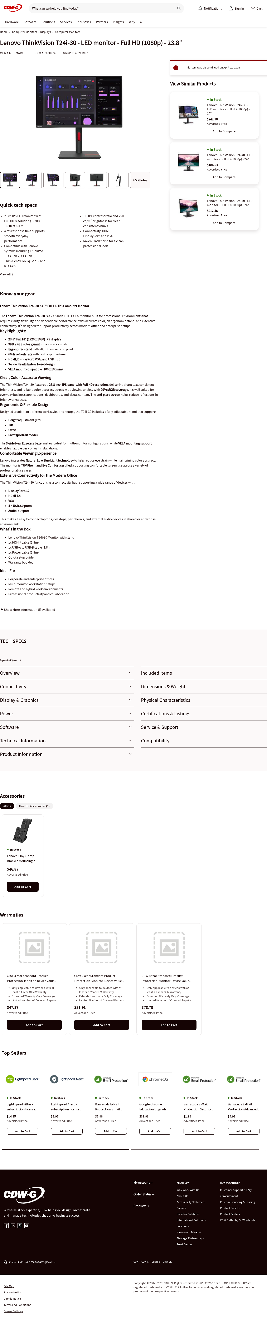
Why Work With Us (188, 1190)
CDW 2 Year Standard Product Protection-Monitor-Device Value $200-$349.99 (98, 978)
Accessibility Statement (191, 1202)
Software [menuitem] (30, 22)
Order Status (143, 1194)
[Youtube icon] (26, 1226)
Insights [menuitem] (118, 22)
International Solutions (191, 1220)
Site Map (9, 1286)
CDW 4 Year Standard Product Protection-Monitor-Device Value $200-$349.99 (165, 978)
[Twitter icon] (20, 1226)
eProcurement (229, 1196)
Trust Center (184, 1244)
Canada (156, 1261)
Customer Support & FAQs (236, 1190)
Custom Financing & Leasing (237, 1202)
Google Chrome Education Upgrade (152, 1106)
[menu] (210, 8)
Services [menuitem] (66, 22)
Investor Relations (188, 1214)
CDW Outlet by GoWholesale (237, 1220)
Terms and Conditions (17, 1305)
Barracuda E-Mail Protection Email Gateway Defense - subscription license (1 (109, 1107)
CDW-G (145, 1261)
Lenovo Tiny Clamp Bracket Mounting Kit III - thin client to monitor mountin (22, 859)
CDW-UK (167, 1261)
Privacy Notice (12, 1292)
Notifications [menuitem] (213, 8)
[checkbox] (209, 131)
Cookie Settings (13, 1311)
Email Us (50, 1262)
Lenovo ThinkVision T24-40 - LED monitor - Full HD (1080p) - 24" (230, 157)
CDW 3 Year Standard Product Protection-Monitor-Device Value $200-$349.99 (30, 978)
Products (140, 1206)
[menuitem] (200, 8)
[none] (12, 22)
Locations (183, 1226)
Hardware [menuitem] (12, 22)
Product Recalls (229, 1208)
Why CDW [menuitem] (135, 22)
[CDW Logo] (11, 8)
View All (5, 274)
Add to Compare (224, 131)
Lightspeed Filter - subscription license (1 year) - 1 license (21, 1107)
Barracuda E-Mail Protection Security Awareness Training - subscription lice (198, 1107)
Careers (181, 1208)
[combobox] (100, 8)
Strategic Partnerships (190, 1238)
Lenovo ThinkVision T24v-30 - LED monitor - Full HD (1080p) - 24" (228, 109)
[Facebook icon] (6, 1226)
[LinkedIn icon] (13, 1226)
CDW (136, 1261)
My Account (142, 1182)
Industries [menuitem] (84, 22)
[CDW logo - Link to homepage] (11, 8)
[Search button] (179, 8)
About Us (182, 1196)
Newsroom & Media (189, 1232)
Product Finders (230, 1214)
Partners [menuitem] (102, 22)
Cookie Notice (12, 1298)
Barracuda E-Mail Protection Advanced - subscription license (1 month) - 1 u (243, 1107)
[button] (256, 8)
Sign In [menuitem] (239, 8)
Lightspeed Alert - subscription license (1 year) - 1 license (65, 1107)
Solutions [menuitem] (48, 22)
